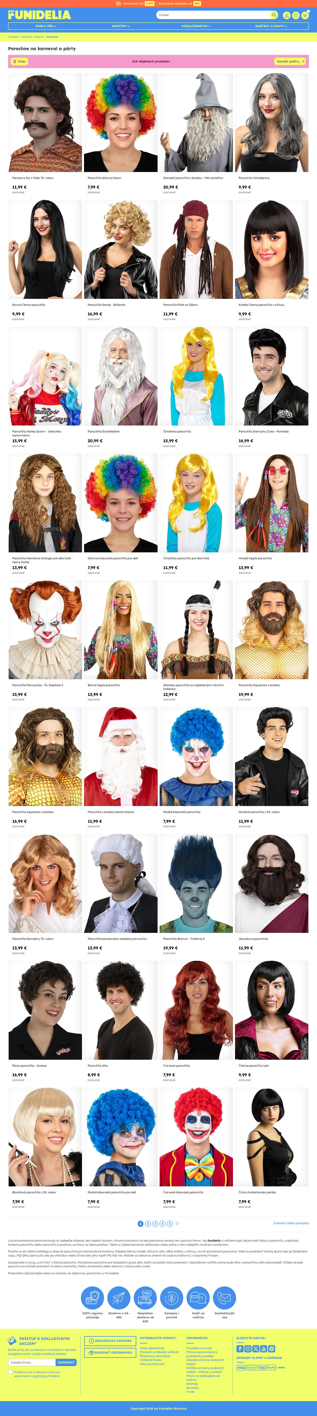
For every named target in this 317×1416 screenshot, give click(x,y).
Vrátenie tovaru (151, 1360)
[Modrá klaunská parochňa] (196, 756)
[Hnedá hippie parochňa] (271, 503)
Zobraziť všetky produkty (291, 1223)
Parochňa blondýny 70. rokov (33, 939)
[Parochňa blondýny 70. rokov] (45, 883)
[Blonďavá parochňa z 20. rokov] (45, 1137)
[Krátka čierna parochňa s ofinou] (271, 249)
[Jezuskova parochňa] (271, 883)
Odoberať (66, 1362)
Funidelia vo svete (199, 1348)
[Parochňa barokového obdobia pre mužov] (120, 883)
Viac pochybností (152, 1364)
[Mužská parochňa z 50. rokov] (271, 756)
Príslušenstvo (194, 26)
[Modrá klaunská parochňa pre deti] (120, 1137)
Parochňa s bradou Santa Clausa (111, 812)
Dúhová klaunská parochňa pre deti (113, 558)
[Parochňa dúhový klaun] (120, 122)
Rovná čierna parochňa (28, 305)
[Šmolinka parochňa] (196, 376)
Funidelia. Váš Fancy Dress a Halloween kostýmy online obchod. (39, 14)
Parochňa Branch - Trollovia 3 (184, 939)
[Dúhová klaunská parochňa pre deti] (120, 503)
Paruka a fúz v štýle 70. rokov (33, 178)
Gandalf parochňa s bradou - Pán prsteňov (193, 178)
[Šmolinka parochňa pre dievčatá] (196, 503)
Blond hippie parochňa (104, 685)
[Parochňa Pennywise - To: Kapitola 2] (45, 630)
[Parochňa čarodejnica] (271, 122)
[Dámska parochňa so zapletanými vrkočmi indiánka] (196, 630)
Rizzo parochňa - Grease (29, 1065)
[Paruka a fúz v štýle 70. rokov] (45, 122)
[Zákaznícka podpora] (296, 15)
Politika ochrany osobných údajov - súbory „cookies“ (205, 1370)
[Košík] (305, 15)
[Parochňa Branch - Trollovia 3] (196, 883)
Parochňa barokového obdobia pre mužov (117, 939)
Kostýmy (119, 26)
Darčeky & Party (269, 26)
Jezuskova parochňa (253, 939)
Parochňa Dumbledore (103, 431)
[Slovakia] (240, 1349)
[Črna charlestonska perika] (271, 1137)
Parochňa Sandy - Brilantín (106, 305)
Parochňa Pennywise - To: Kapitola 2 (37, 685)
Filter (22, 61)
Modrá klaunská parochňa (181, 812)
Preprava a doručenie (155, 1356)
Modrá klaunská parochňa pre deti (112, 1192)
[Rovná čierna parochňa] (45, 249)
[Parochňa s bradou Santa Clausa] (120, 756)
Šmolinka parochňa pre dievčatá (186, 558)
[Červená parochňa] (196, 1010)
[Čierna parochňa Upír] (271, 1010)
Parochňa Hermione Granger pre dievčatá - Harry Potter (42, 560)
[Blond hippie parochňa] (120, 630)
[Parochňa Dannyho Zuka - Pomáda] (271, 376)
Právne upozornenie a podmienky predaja (201, 1354)
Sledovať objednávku (113, 1352)
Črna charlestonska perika (257, 1192)
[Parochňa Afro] (120, 1010)
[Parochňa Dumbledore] (120, 376)
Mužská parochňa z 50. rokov (259, 812)
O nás (190, 1391)
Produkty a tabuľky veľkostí (159, 1352)
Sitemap (192, 1384)
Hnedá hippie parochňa (255, 558)
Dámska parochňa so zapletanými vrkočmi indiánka (193, 687)
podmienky (40, 1376)
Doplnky (39, 36)
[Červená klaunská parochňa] (196, 1137)
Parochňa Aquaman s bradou (259, 685)
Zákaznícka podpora (113, 1341)
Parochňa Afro (98, 1065)
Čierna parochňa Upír (254, 1065)
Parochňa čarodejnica (254, 178)
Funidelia (13, 36)
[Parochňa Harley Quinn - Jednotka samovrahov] (45, 376)
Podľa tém (44, 26)
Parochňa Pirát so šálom (180, 305)
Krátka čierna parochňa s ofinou (261, 305)
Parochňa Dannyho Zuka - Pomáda (264, 431)
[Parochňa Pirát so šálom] (196, 249)
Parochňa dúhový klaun (104, 178)
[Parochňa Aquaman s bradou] (271, 630)
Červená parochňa (176, 1065)
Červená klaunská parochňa (183, 1192)
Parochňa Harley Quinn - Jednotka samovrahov (36, 433)
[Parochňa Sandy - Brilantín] (120, 249)
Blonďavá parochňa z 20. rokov (34, 1192)
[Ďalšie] (177, 1223)
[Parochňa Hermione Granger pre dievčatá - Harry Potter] (45, 503)
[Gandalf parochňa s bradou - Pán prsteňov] (196, 122)
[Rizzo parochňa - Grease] (45, 1010)
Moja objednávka (152, 1348)
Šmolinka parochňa (177, 431)
